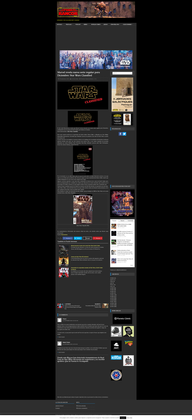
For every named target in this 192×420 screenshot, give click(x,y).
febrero (112, 284)
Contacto (58, 408)
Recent (122, 220)
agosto (112, 279)
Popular (114, 220)
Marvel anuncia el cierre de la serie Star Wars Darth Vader (85, 245)
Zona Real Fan (115, 24)
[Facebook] (120, 134)
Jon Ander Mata (74, 78)
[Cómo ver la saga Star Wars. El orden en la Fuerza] (113, 262)
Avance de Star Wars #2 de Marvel (79, 256)
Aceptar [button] (123, 417)
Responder (62, 337)
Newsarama (64, 234)
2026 (113, 278)
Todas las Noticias (89, 78)
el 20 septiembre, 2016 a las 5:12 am (70, 344)
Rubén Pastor (66, 342)
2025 (113, 288)
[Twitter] (124, 134)
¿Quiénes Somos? (60, 405)
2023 (113, 291)
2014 (113, 306)
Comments (130, 220)
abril (112, 283)
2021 (113, 295)
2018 (113, 300)
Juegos (106, 24)
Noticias (59, 24)
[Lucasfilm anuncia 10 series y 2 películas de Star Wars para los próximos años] (113, 235)
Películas (68, 24)
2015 (113, 305)
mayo (112, 281)
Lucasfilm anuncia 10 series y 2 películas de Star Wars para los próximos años (125, 233)
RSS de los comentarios (81, 408)
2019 (113, 298)
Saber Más (129, 417)
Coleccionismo (127, 24)
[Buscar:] (122, 73)
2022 (113, 293)
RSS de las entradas (81, 405)
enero (112, 286)
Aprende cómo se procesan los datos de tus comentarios (93, 397)
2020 (113, 296)
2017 (113, 301)
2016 (113, 303)
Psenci (64, 319)
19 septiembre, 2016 (64, 78)
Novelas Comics (95, 24)
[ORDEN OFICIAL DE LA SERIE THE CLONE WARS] (113, 227)
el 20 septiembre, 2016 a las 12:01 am (70, 320)
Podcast (78, 24)
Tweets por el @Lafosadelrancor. (118, 270)
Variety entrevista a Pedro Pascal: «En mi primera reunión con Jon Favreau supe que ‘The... (125, 252)
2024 (113, 289)
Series (85, 24)
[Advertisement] (96, 39)
